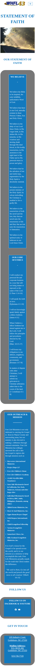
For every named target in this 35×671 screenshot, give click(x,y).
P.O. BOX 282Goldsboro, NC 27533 (17, 648)
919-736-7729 (17, 656)
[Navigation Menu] (30, 3)
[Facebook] (16, 609)
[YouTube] (19, 609)
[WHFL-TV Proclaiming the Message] (14, 3)
